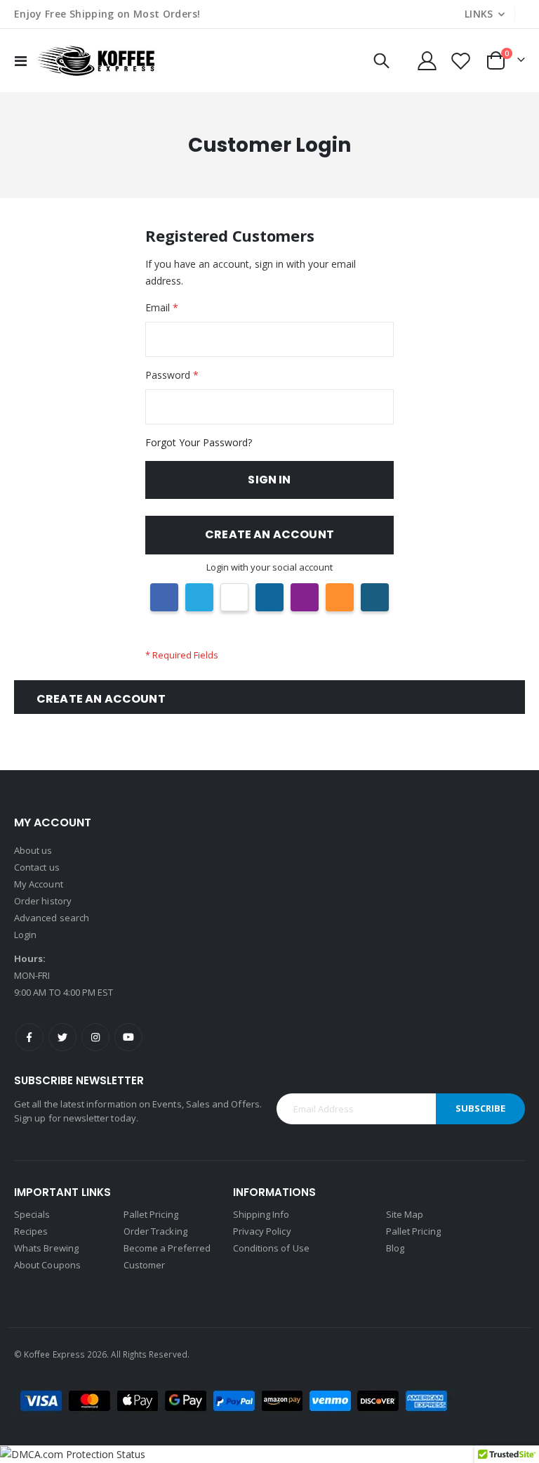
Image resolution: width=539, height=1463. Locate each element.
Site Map (405, 1214)
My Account (38, 884)
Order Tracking (155, 1231)
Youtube (128, 1037)
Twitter (62, 1037)
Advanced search (51, 917)
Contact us (37, 867)
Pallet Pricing (151, 1214)
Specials (32, 1214)
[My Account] (426, 60)
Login (25, 934)
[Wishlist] (461, 60)
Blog (395, 1248)
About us (33, 850)
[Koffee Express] (96, 60)
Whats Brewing (46, 1248)
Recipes (31, 1231)
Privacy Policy (262, 1231)
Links (479, 13)
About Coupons (47, 1265)
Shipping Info (261, 1214)
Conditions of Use (271, 1248)
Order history (43, 901)
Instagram (95, 1037)
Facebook (29, 1037)
